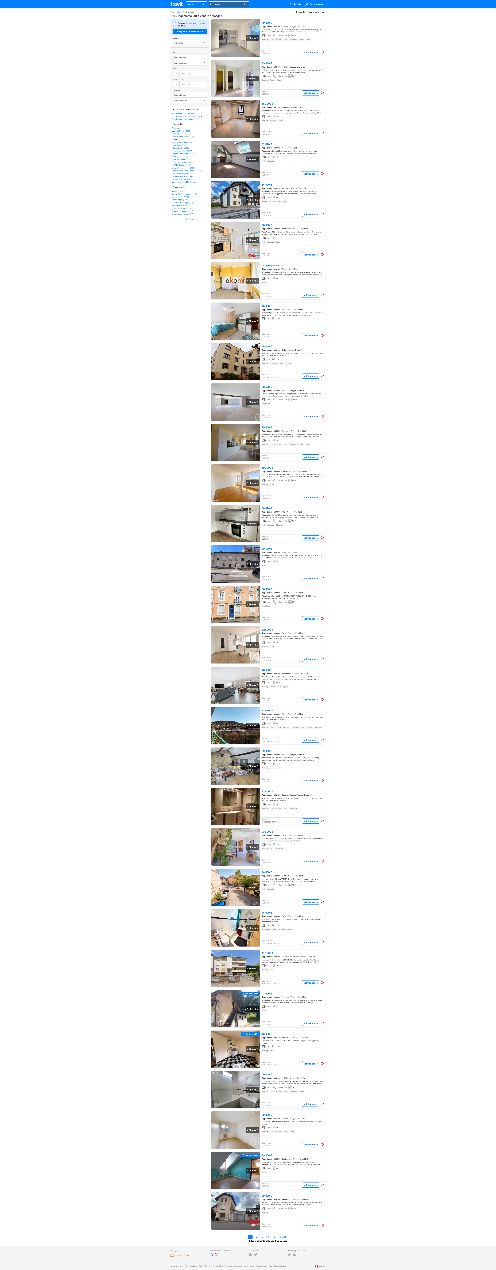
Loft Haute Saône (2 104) (181, 179)
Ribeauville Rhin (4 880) (180, 148)
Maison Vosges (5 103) (180, 197)
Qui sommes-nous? (177, 1266)
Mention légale (249, 1266)
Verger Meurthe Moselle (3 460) (183, 153)
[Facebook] (250, 1255)
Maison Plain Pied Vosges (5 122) (184, 194)
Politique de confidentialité (213, 1266)
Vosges (191, 12)
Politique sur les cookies (233, 1266)
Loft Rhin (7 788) (178, 139)
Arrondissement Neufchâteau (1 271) (185, 119)
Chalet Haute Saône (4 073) (182, 151)
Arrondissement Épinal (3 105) (183, 113)
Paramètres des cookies (277, 1266)
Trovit (173, 12)
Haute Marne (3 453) (179, 156)
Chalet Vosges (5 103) (180, 199)
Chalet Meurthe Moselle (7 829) (183, 136)
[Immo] (212, 1255)
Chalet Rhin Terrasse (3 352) (182, 159)
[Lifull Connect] (183, 1255)
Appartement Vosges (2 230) (182, 211)
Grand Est (181, 12)
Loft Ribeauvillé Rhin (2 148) (182, 176)
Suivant (283, 1236)
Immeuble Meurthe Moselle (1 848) (184, 182)
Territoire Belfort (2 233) (180, 173)
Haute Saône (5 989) (179, 145)
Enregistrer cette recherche (190, 31)
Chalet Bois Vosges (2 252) (182, 208)
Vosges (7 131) (177, 191)
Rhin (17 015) (176, 128)
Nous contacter (261, 1266)
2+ (190, 73)
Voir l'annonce (311, 52)
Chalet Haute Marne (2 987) (182, 162)
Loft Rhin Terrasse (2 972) (181, 165)
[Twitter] (255, 1255)
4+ (204, 73)
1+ (183, 73)
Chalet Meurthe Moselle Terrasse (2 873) (187, 170)
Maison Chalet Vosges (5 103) (183, 202)
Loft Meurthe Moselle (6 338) (182, 142)
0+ (176, 73)
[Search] (245, 4)
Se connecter (316, 4)
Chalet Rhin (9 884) (179, 133)
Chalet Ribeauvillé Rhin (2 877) (183, 168)
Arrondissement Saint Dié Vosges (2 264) (187, 116)
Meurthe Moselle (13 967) (181, 131)
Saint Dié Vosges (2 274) (181, 205)
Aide (200, 1266)
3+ (197, 73)
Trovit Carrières (191, 1266)
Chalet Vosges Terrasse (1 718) (183, 214)
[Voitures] (216, 1255)
